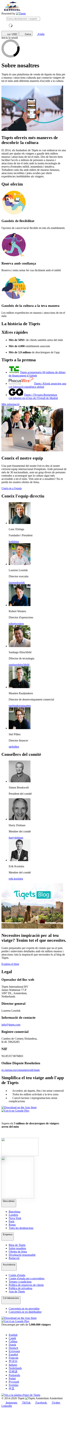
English (13, 1334)
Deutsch (13, 1347)
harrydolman (16, 837)
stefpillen (14, 746)
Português (14, 1375)
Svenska (13, 1385)
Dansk (12, 1344)
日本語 (13, 1371)
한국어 (13, 1361)
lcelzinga (14, 541)
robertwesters (16, 623)
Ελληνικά (14, 1351)
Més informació (10, 404)
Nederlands (15, 1368)
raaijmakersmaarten (20, 705)
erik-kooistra (16, 878)
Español (13, 1354)
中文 (12, 1388)
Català (12, 1338)
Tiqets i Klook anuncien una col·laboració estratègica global (37, 385)
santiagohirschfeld (19, 664)
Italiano (13, 1364)
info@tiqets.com (10, 1024)
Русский (14, 1381)
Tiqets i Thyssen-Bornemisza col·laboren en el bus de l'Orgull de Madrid (33, 396)
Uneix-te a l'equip (11, 488)
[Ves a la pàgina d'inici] (21, 13)
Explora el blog (10, 964)
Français (13, 1357)
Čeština (13, 1341)
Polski (12, 1378)
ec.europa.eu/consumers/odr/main (20, 1070)
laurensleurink (17, 582)
